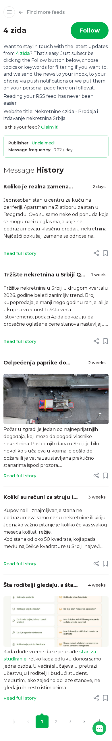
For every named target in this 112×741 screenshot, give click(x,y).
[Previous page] (28, 721)
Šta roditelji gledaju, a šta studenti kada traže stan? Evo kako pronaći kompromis (43, 585)
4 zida (23, 53)
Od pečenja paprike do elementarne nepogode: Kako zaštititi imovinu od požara (44, 363)
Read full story (19, 253)
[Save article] (105, 253)
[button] (99, 728)
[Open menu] (9, 12)
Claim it (49, 127)
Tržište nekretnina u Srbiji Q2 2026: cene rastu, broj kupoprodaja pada (43, 275)
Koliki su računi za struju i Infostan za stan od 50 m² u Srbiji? (40, 497)
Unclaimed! (43, 143)
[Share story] (96, 253)
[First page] (13, 721)
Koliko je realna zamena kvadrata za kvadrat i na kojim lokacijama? (44, 187)
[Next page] (84, 721)
